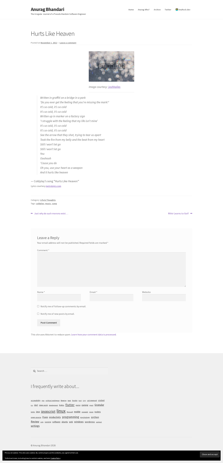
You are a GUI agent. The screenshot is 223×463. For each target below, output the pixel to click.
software (56, 421)
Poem (45, 417)
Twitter (168, 9)
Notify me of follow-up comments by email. (63, 306)
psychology (85, 417)
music (48, 203)
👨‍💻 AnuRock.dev (183, 9)
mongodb (85, 412)
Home (131, 9)
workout (99, 422)
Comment (43, 250)
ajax (43, 401)
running (48, 422)
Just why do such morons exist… (51, 214)
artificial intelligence (52, 401)
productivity (55, 417)
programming (70, 417)
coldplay (40, 203)
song (54, 203)
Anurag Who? (144, 9)
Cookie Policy (56, 458)
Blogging (63, 401)
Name (41, 292)
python (95, 417)
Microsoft (70, 412)
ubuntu (65, 421)
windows (79, 421)
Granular (99, 405)
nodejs (98, 411)
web (71, 421)
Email (93, 292)
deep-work (43, 405)
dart (36, 405)
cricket (101, 400)
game (78, 405)
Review (35, 421)
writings (35, 426)
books (74, 400)
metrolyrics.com (53, 186)
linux (61, 411)
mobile (77, 411)
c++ (84, 400)
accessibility (36, 400)
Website (146, 292)
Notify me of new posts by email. (57, 313)
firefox (61, 405)
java (38, 411)
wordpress (90, 421)
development (53, 405)
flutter (69, 405)
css (32, 405)
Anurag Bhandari (47, 9)
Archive (157, 9)
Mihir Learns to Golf (178, 214)
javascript (48, 411)
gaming (85, 405)
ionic (33, 412)
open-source (36, 417)
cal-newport (92, 400)
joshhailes (114, 87)
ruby (42, 422)
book (69, 401)
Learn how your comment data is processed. (93, 334)
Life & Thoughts (48, 200)
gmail (91, 405)
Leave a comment (68, 42)
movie (91, 412)
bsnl (80, 401)
